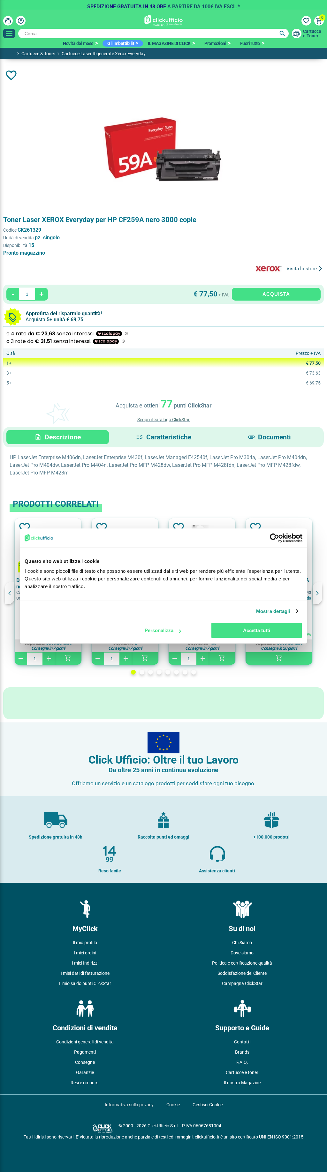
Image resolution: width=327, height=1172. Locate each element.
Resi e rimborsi (85, 1082)
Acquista (276, 294)
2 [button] (142, 672)
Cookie (173, 1104)
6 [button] (176, 672)
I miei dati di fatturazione (85, 973)
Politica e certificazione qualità (242, 963)
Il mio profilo (85, 942)
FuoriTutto (250, 43)
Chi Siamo (242, 942)
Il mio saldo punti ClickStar (85, 983)
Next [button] (317, 593)
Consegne (85, 1062)
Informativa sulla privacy (129, 1104)
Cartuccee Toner (312, 33)
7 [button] (185, 672)
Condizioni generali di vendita (85, 1041)
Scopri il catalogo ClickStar (163, 419)
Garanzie (85, 1072)
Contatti (242, 1041)
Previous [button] (9, 593)
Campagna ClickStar (242, 983)
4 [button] (159, 672)
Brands (242, 1052)
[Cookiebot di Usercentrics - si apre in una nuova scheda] (274, 538)
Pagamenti (85, 1052)
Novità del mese (78, 43)
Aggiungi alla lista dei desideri (24, 527)
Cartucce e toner (242, 1072)
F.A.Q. (242, 1062)
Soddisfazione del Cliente (242, 973)
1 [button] (133, 672)
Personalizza (159, 630)
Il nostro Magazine (242, 1082)
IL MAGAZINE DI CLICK (169, 43)
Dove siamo (242, 952)
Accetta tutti (256, 630)
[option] (163, 5)
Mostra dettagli (273, 611)
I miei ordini (85, 952)
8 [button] (193, 672)
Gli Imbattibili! (120, 43)
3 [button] (150, 672)
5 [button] (167, 672)
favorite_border (11, 75)
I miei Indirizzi (85, 963)
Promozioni (215, 43)
